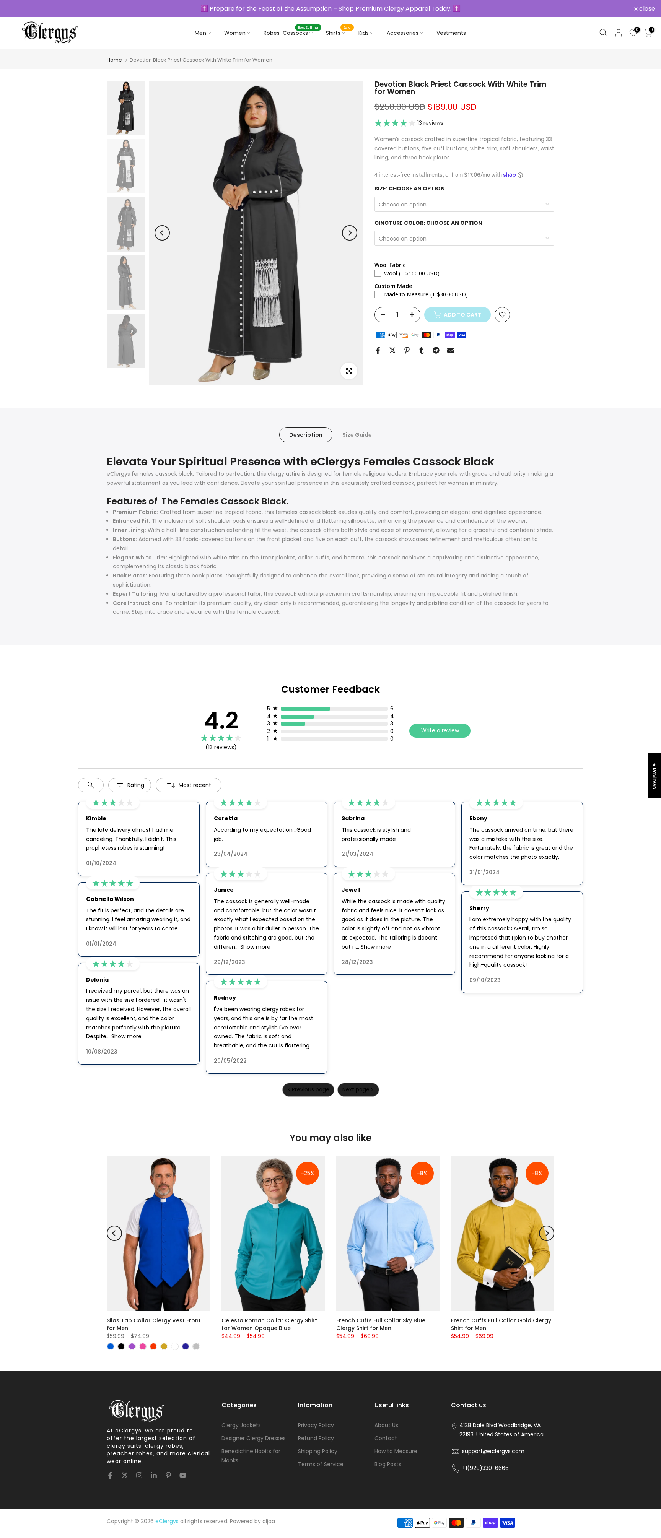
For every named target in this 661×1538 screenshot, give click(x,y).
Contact (385, 1438)
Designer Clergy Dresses (253, 1438)
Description (305, 435)
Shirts (338, 32)
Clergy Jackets (241, 1425)
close (18, 9)
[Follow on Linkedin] (153, 1475)
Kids (363, 33)
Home (114, 59)
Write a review (440, 730)
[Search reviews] (91, 785)
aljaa (268, 1521)
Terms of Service (321, 1464)
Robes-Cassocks (291, 32)
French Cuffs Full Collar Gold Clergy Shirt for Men (501, 1324)
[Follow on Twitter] (124, 1475)
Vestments (451, 33)
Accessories (402, 33)
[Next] (349, 233)
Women (235, 33)
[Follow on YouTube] (182, 1475)
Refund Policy (316, 1438)
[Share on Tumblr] (421, 350)
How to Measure (395, 1451)
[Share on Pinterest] (407, 350)
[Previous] (162, 233)
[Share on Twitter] (392, 350)
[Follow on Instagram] (139, 1475)
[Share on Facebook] (377, 350)
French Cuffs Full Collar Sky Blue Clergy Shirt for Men (380, 1324)
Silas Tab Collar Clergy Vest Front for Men (154, 1324)
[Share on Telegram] (436, 350)
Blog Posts (387, 1464)
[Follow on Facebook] (110, 1475)
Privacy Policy (316, 1425)
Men (200, 33)
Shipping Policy (317, 1451)
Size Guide (357, 435)
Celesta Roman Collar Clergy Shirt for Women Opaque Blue (269, 1324)
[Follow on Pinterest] (168, 1475)
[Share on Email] (450, 350)
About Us (386, 1425)
